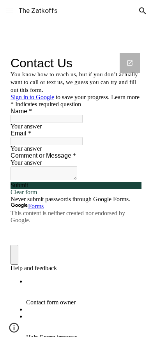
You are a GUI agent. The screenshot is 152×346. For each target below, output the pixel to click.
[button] (9, 10)
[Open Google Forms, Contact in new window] (130, 63)
